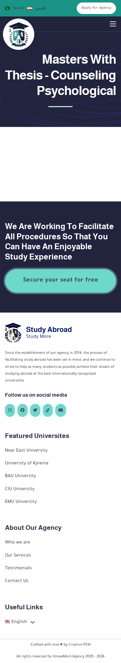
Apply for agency (96, 8)
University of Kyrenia (26, 463)
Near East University (26, 451)
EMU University (21, 502)
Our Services (18, 555)
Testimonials (18, 568)
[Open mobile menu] (113, 23)
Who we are (17, 542)
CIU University (19, 489)
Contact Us (17, 581)
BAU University (20, 476)
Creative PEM (80, 645)
